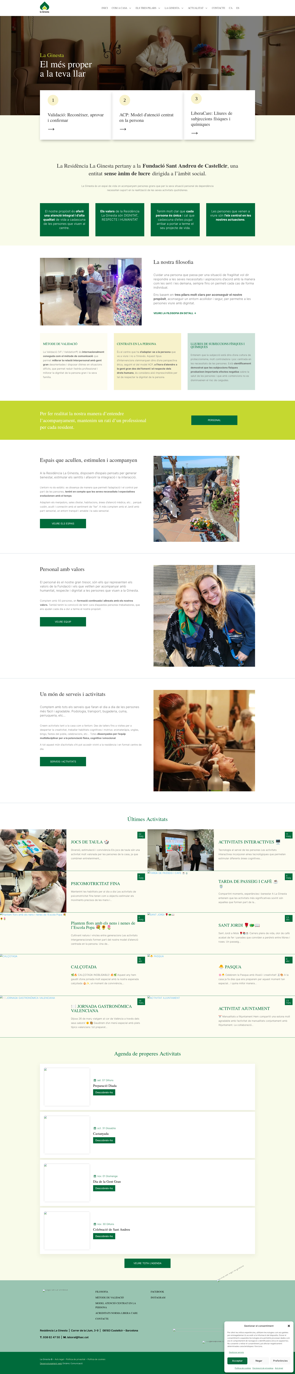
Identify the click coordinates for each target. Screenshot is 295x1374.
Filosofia (101, 1291)
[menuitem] (105, 7)
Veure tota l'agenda (147, 1263)
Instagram (158, 1297)
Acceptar (237, 1360)
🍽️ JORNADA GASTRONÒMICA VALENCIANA (101, 1008)
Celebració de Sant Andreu (111, 1229)
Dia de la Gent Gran (107, 1181)
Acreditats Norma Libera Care (116, 1313)
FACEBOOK (157, 1291)
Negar (259, 1360)
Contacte (102, 1318)
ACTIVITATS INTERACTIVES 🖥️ (249, 842)
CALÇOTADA (84, 967)
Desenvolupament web (51, 1363)
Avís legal (279, 1368)
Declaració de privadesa (262, 1368)
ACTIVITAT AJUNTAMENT (244, 1008)
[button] (288, 1325)
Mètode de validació (109, 1297)
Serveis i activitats (63, 761)
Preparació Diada (105, 1085)
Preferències (280, 1360)
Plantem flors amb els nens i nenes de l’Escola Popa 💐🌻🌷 (103, 925)
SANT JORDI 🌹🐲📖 (239, 925)
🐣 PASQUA (229, 967)
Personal (214, 420)
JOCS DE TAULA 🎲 (90, 842)
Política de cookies (243, 1368)
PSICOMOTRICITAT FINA (95, 883)
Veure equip (63, 621)
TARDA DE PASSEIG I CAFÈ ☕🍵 (248, 883)
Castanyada (101, 1133)
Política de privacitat (75, 1359)
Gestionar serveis (236, 1352)
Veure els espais (63, 523)
